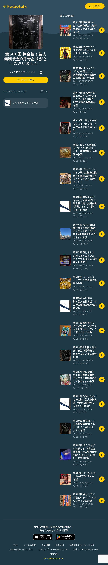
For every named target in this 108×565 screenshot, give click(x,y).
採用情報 (60, 545)
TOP (16, 545)
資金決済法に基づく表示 (21, 549)
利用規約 (54, 553)
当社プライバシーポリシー (85, 549)
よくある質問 (29, 545)
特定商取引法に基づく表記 (82, 545)
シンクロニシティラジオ (22, 72)
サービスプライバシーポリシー (53, 549)
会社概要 (46, 545)
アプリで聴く (28, 79)
